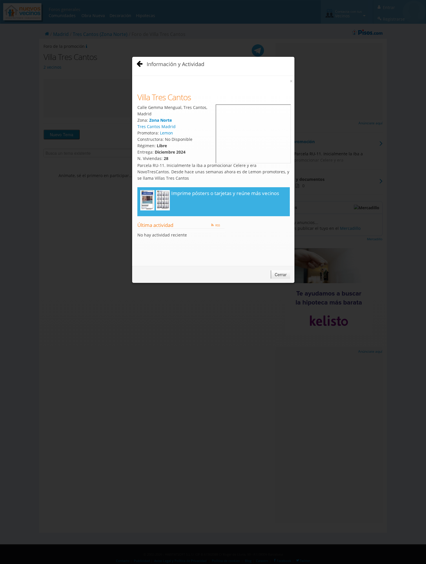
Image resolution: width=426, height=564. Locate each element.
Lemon (166, 133)
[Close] (138, 62)
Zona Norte (160, 120)
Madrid (168, 126)
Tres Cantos (148, 126)
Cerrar (281, 274)
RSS (217, 225)
